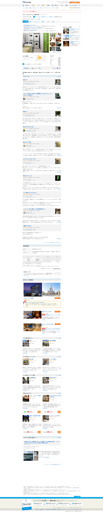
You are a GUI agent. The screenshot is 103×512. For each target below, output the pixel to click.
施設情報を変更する (56, 268)
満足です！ (25, 111)
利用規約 (48, 509)
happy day (27, 83)
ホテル (33, 5)
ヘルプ (81, 509)
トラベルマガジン (74, 5)
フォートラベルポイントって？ (75, 7)
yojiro (26, 145)
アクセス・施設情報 (37, 18)
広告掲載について (42, 509)
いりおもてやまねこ (29, 130)
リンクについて (70, 509)
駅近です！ (25, 79)
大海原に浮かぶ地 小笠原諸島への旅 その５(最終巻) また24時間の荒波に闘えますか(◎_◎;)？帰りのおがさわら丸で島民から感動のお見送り (39, 442)
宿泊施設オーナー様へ (58, 16)
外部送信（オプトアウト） (62, 509)
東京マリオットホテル (47, 311)
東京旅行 (30, 7)
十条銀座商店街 (33, 377)
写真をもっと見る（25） (57, 52)
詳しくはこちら (26, 275)
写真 (31, 21)
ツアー (38, 5)
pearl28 (27, 212)
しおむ (27, 195)
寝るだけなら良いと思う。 (29, 126)
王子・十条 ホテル (46, 7)
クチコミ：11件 (26, 59)
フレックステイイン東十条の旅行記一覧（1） (52, 464)
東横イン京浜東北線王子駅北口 (35, 416)
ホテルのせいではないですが (29, 159)
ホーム (24, 7)
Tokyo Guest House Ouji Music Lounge (55, 396)
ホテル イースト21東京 (28, 298)
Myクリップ (40, 68)
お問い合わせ (76, 509)
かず (26, 162)
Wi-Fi (43, 5)
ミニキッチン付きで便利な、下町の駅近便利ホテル (34, 209)
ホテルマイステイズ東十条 (55, 415)
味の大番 (31, 359)
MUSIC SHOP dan (53, 377)
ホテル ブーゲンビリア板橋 (35, 395)
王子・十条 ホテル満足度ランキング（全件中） (44, 16)
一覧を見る (59, 76)
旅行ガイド (27, 5)
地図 (32, 18)
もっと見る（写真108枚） (45, 457)
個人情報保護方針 (53, 509)
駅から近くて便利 (27, 142)
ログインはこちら (62, 2)
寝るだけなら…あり (27, 175)
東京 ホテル (35, 7)
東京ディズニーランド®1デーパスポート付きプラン (35, 302)
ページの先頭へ (77, 496)
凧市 (30, 340)
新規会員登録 (74, 2)
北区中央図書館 (53, 340)
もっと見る (59, 338)
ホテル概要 (25, 21)
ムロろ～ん (27, 98)
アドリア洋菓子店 (53, 359)
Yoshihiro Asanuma (29, 229)
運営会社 (36, 509)
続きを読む (59, 107)
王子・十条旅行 (39, 7)
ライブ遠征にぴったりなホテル (30, 192)
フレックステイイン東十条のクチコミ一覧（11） (52, 242)
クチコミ (37, 21)
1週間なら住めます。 (27, 225)
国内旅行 (27, 7)
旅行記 (48, 5)
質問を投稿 (27, 68)
